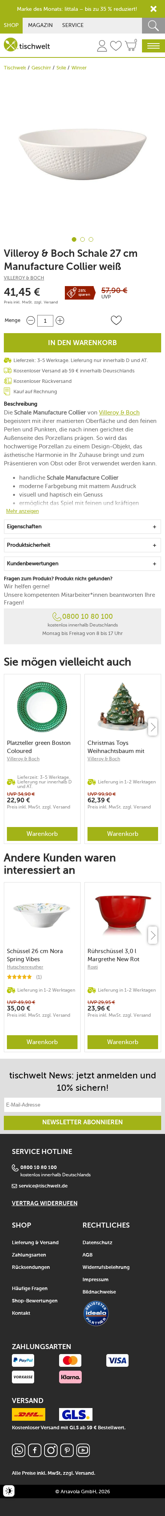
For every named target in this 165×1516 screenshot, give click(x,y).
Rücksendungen (31, 1267)
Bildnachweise (99, 1292)
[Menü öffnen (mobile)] (153, 45)
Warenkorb (42, 833)
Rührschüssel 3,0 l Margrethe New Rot (113, 955)
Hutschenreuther (25, 967)
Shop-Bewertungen (35, 1301)
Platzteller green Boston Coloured (39, 747)
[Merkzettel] (116, 47)
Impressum (95, 1279)
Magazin (40, 25)
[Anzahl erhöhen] (59, 320)
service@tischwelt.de (43, 1186)
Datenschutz (97, 1242)
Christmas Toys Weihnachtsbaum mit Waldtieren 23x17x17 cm (119, 747)
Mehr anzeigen (22, 511)
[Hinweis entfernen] (153, 9)
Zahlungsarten (29, 1255)
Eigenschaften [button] (24, 526)
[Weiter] (152, 727)
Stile (61, 68)
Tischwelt (15, 68)
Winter (79, 68)
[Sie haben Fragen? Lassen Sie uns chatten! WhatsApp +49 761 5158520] (18, 1454)
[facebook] (34, 1454)
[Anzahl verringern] (30, 320)
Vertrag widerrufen (45, 1203)
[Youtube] (83, 1454)
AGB (87, 1255)
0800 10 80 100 (87, 616)
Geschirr (41, 68)
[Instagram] (51, 1454)
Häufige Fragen (30, 1288)
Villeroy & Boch (24, 278)
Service (73, 25)
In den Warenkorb (82, 343)
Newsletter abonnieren (82, 1123)
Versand (51, 302)
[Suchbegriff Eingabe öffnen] (153, 26)
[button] (116, 320)
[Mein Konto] (102, 47)
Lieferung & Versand (35, 1242)
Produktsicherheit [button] (28, 545)
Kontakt (21, 1313)
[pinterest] (67, 1454)
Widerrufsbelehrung (106, 1267)
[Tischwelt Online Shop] (27, 44)
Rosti (92, 967)
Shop (11, 25)
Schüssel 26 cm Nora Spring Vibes (35, 955)
